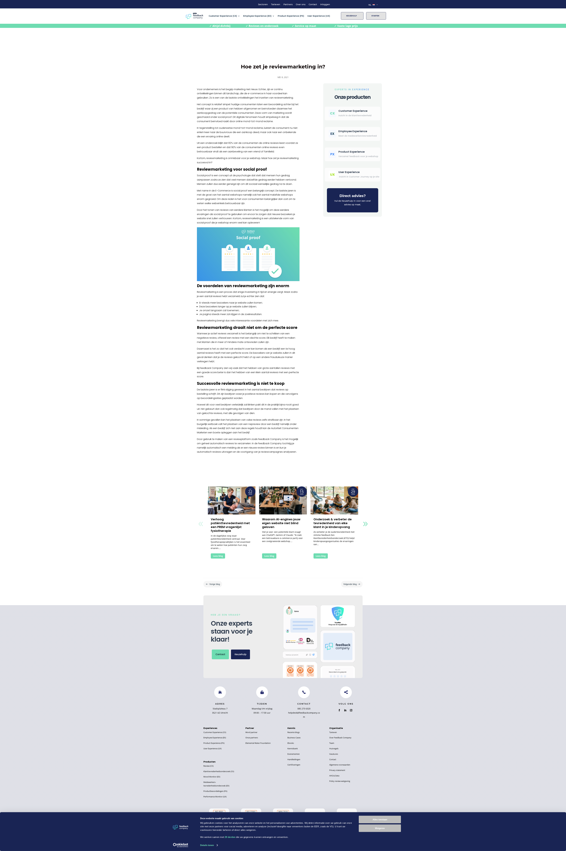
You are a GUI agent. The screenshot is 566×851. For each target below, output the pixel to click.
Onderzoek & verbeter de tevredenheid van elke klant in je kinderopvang (333, 523)
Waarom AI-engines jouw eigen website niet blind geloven (281, 523)
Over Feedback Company (340, 737)
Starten (375, 16)
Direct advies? (352, 196)
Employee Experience (352, 131)
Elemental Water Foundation (258, 743)
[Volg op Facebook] (339, 710)
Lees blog (218, 555)
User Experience (349, 172)
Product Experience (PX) (291, 16)
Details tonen (207, 845)
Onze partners (251, 737)
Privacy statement (337, 770)
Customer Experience (352, 111)
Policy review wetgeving (339, 781)
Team (331, 743)
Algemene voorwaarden (339, 764)
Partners (288, 4)
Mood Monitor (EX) (211, 776)
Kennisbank (292, 748)
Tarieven (275, 4)
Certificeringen (293, 764)
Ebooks (290, 743)
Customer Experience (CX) (223, 16)
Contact (313, 4)
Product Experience (351, 152)
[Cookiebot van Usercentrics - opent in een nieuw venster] (181, 845)
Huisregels (333, 748)
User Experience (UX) (318, 16)
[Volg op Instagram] (351, 710)
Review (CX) (208, 766)
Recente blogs (293, 732)
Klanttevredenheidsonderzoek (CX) (218, 771)
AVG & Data (334, 775)
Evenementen (293, 754)
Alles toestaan (380, 819)
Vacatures (333, 754)
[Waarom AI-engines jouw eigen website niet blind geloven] (283, 500)
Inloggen (325, 4)
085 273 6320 (303, 708)
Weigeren (380, 828)
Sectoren (263, 4)
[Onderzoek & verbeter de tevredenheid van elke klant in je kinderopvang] (334, 500)
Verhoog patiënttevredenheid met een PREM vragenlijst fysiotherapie (230, 525)
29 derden (230, 837)
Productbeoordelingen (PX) (215, 791)
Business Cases (294, 737)
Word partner (251, 732)
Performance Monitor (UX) (215, 796)
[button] (365, 524)
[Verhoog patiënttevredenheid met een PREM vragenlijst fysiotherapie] (231, 500)
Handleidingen (293, 759)
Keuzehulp (351, 16)
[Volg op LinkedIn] (345, 710)
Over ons (300, 4)
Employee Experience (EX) (257, 16)
